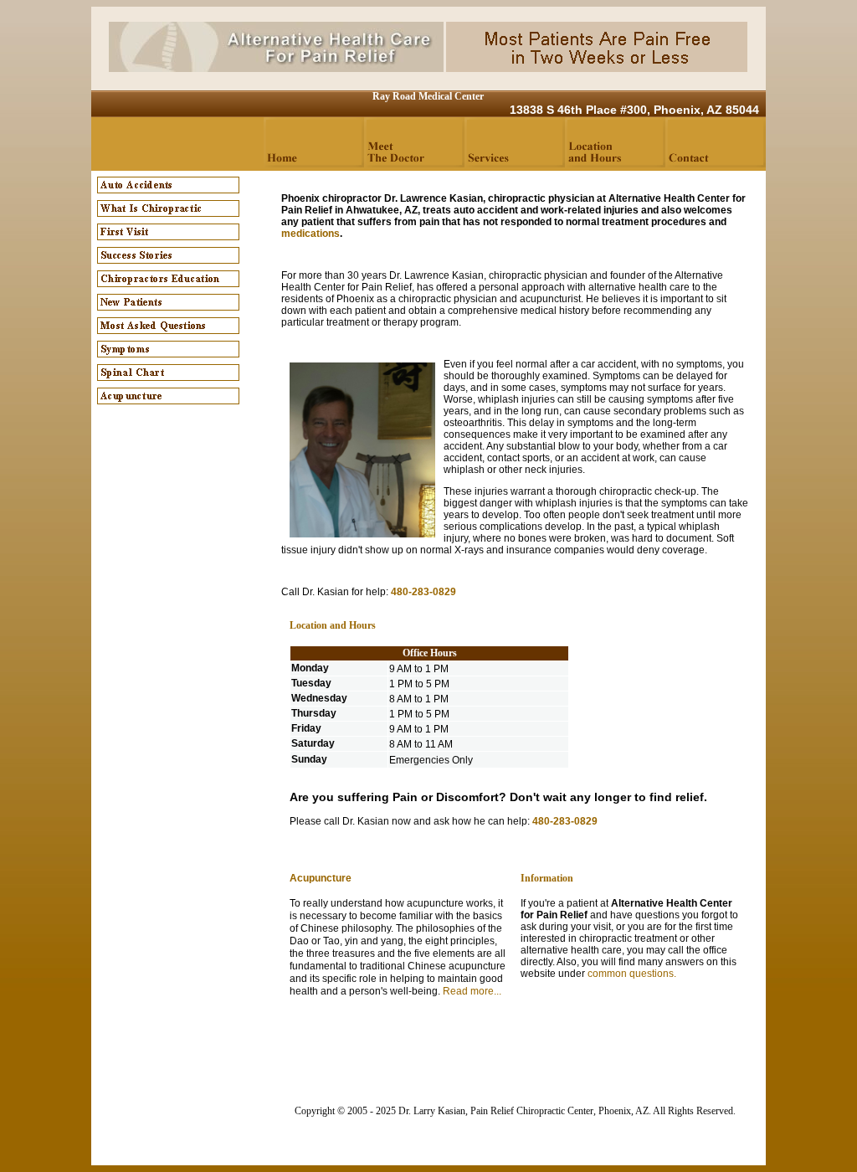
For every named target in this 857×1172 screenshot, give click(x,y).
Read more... (472, 991)
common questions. (632, 973)
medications (310, 233)
